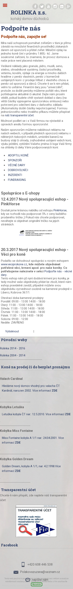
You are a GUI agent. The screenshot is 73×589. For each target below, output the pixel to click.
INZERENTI (15, 175)
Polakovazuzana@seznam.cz (40, 572)
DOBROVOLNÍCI (18, 170)
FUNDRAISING (17, 180)
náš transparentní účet (19, 115)
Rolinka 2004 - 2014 (12, 355)
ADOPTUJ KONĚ (18, 155)
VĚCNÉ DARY (16, 165)
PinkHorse (60, 210)
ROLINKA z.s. (28, 12)
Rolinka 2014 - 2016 (12, 348)
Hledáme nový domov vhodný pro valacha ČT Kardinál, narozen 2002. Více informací (31, 388)
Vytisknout (12, 331)
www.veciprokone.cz (14, 264)
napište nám (40, 580)
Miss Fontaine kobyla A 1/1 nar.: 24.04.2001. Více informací (33, 440)
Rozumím (36, 584)
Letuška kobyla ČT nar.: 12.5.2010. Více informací (36, 414)
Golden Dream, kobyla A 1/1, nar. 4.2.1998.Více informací (31, 468)
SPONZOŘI (15, 160)
